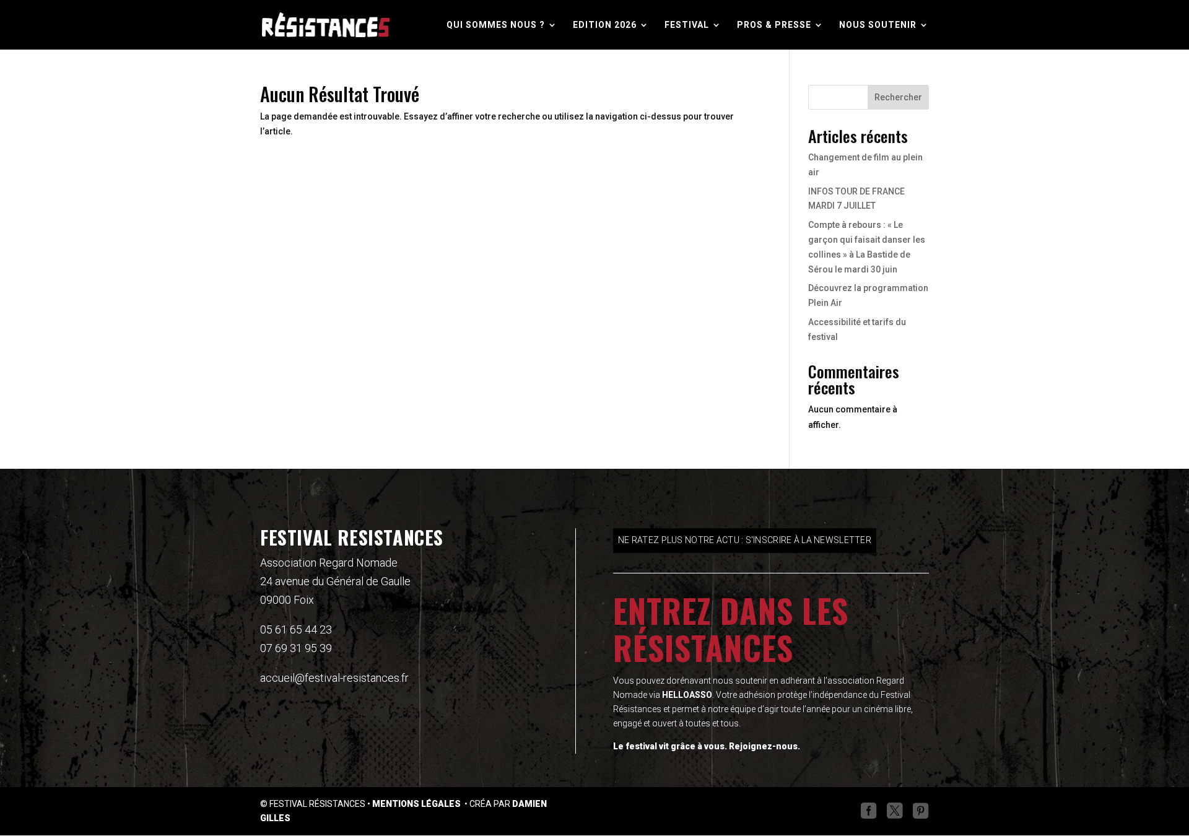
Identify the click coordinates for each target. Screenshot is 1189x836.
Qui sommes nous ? (495, 25)
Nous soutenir (878, 25)
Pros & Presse (774, 25)
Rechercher (898, 97)
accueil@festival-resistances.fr (334, 677)
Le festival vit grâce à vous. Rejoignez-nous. (706, 746)
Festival (686, 25)
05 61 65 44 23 (296, 629)
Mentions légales (417, 804)
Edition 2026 (605, 25)
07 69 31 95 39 (296, 648)
